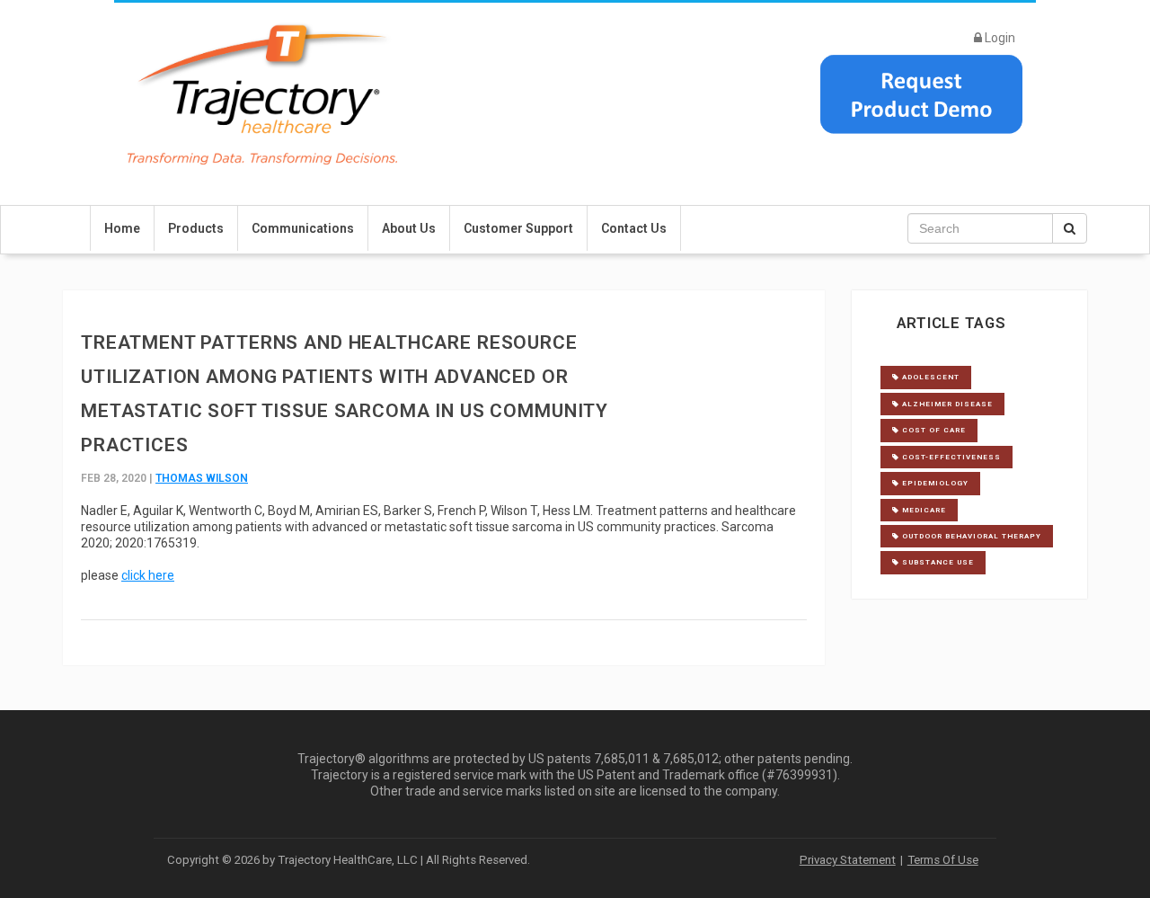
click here (147, 575)
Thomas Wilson (201, 478)
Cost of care (932, 430)
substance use (936, 562)
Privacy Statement (848, 860)
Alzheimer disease (946, 404)
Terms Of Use (942, 860)
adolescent (929, 377)
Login (998, 38)
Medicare (922, 510)
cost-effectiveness (950, 457)
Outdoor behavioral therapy (970, 536)
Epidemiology (934, 483)
